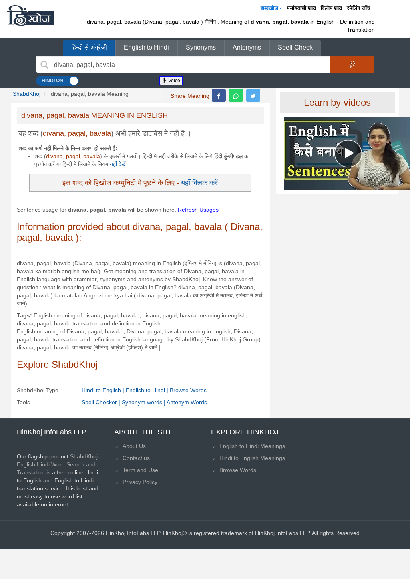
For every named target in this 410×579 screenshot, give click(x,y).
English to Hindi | (148, 390)
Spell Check (295, 47)
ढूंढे (352, 64)
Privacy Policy (140, 482)
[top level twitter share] (253, 95)
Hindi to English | (104, 390)
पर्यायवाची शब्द (301, 8)
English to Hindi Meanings (252, 446)
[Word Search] (44, 64)
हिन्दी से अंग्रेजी (89, 47)
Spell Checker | (102, 402)
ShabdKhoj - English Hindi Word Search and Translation (59, 464)
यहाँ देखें (118, 164)
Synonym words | (144, 402)
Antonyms (247, 47)
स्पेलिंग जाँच (358, 8)
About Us (134, 446)
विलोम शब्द (331, 8)
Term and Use (140, 470)
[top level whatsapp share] (236, 95)
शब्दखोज (269, 8)
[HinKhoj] (31, 15)
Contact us (136, 458)
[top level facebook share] (219, 95)
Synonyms (201, 47)
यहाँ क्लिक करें (199, 182)
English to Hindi (146, 47)
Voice (173, 80)
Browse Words (188, 390)
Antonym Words (187, 402)
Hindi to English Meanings (252, 458)
